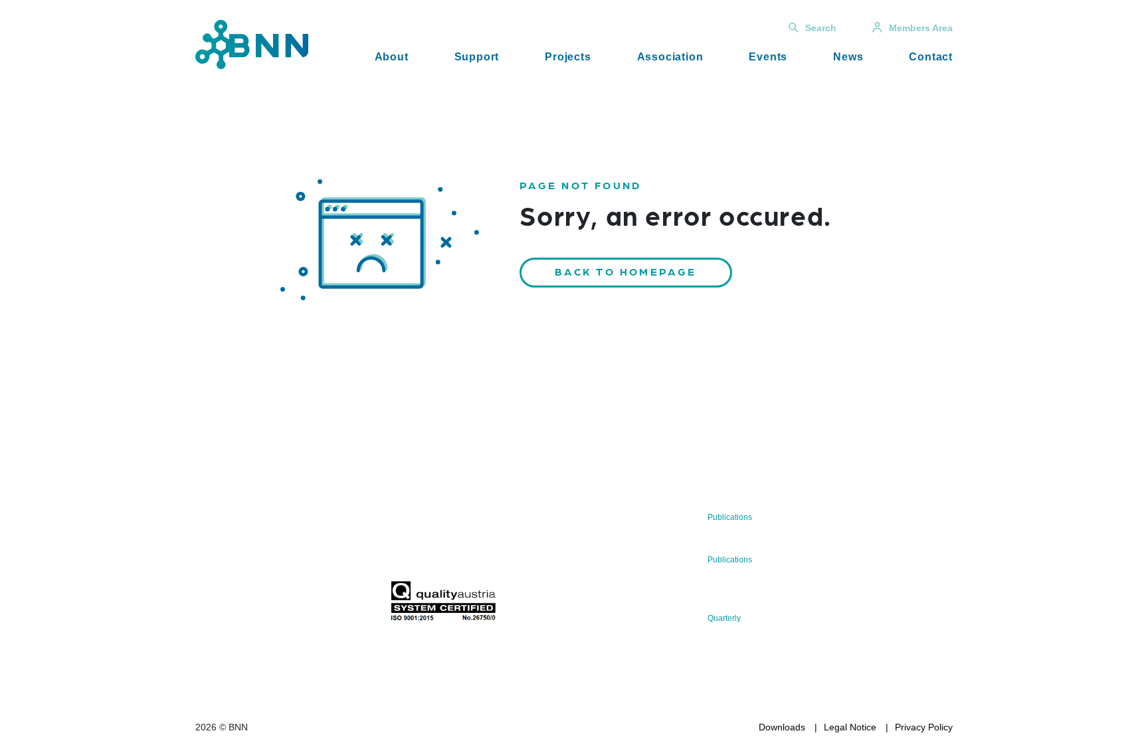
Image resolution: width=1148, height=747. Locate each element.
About (392, 56)
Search (820, 28)
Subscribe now (468, 549)
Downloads (782, 727)
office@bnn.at (224, 569)
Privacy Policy (924, 727)
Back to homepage (626, 271)
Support (477, 56)
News (848, 56)
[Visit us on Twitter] (210, 605)
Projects (568, 56)
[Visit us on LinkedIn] (253, 605)
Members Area (921, 28)
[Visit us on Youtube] (295, 605)
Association (670, 56)
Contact (931, 56)
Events (768, 56)
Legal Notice (850, 727)
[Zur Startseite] (251, 43)
